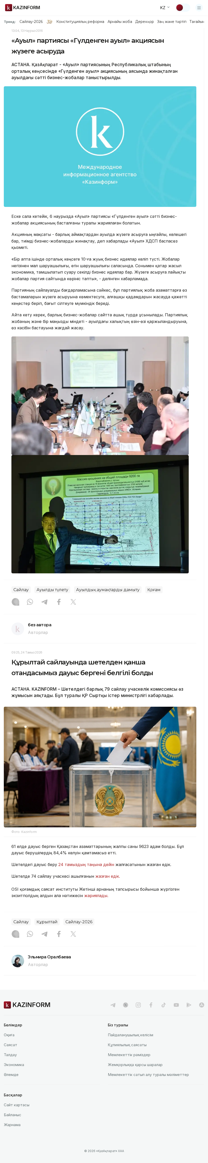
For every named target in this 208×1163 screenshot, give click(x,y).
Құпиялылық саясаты (127, 1044)
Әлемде (11, 1074)
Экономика (14, 1064)
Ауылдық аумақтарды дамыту (108, 589)
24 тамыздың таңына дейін (86, 864)
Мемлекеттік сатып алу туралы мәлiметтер (148, 1074)
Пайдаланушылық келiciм (130, 1034)
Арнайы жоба (120, 21)
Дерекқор (144, 21)
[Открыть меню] (199, 7)
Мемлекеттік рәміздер (129, 1054)
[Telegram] (44, 602)
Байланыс (12, 1114)
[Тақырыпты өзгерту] (183, 8)
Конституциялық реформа (80, 21)
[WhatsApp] (30, 602)
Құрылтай (47, 921)
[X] (73, 602)
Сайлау (21, 589)
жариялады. (96, 895)
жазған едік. (107, 876)
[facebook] (150, 1005)
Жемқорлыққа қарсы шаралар (135, 1064)
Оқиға (9, 1034)
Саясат (10, 1044)
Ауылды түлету (52, 589)
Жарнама (12, 1124)
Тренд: (10, 22)
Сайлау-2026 (31, 21)
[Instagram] (15, 602)
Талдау (10, 1054)
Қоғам (154, 589)
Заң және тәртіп (171, 21)
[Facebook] (59, 602)
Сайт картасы (16, 1104)
